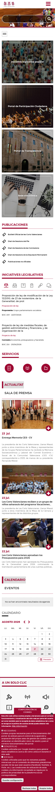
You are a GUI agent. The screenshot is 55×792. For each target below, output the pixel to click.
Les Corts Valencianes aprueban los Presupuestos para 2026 (22, 556)
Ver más (48, 428)
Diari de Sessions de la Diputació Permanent (27, 255)
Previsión (47, 659)
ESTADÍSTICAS (10, 746)
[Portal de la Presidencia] (9, 697)
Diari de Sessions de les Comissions (23, 248)
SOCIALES (8, 757)
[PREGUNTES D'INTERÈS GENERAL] (23, 286)
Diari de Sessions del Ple (18, 241)
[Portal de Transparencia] (46, 708)
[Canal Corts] (27, 697)
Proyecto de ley (9, 335)
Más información (19, 726)
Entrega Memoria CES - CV (17, 437)
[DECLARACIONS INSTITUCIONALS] (40, 286)
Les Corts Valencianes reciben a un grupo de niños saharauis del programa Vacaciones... (27, 503)
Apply (49, 19)
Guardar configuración (12, 780)
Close (51, 713)
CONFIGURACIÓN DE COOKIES (27, 710)
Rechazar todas (29, 788)
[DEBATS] (49, 286)
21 (35, 649)
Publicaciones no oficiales (19, 261)
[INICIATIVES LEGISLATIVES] (6, 286)
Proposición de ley (10, 306)
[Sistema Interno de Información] (46, 697)
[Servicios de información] (9, 708)
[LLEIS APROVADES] (14, 286)
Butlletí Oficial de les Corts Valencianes (25, 234)
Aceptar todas (46, 788)
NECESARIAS (10, 731)
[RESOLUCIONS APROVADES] (32, 286)
